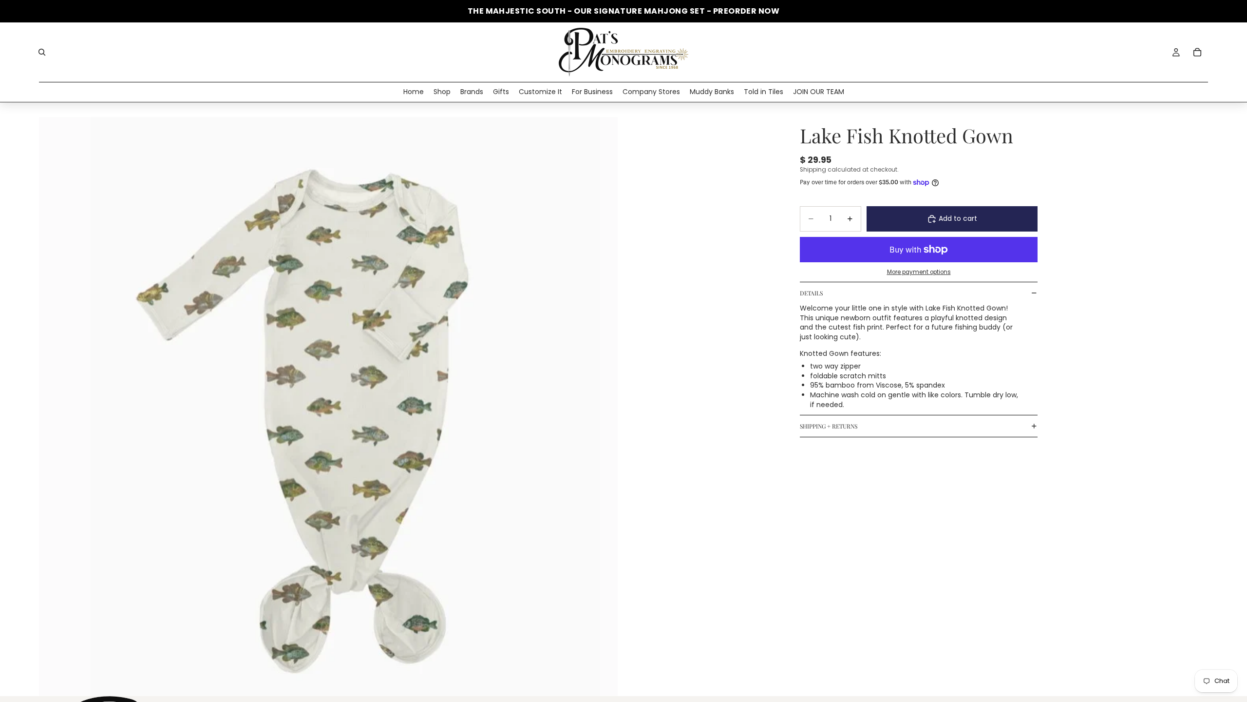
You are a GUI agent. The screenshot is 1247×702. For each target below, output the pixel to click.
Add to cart (958, 218)
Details (811, 293)
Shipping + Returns (828, 426)
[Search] (42, 52)
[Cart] (1197, 52)
